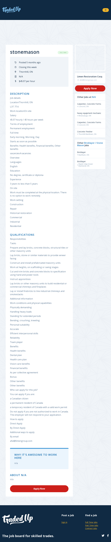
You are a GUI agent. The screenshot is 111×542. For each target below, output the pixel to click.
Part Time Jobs (91, 525)
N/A (94, 97)
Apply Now (90, 88)
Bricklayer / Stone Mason (90, 144)
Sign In (64, 522)
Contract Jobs (91, 528)
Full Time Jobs (91, 522)
